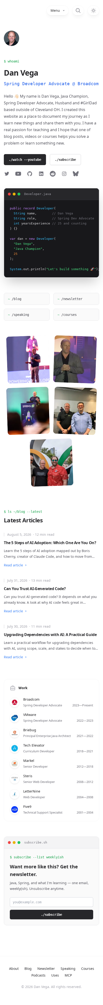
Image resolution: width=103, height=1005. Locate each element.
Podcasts (38, 975)
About (14, 968)
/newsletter (69, 299)
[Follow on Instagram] (64, 174)
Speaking (68, 968)
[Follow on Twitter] (7, 174)
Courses (87, 968)
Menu (55, 10)
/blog (14, 299)
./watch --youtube (25, 160)
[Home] (11, 38)
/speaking (18, 315)
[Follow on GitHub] (30, 174)
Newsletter (46, 968)
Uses (55, 975)
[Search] (78, 10)
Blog (28, 968)
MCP (68, 975)
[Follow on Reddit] (53, 174)
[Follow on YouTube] (18, 174)
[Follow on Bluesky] (76, 174)
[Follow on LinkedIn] (41, 174)
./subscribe (65, 160)
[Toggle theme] (93, 10)
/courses (67, 315)
